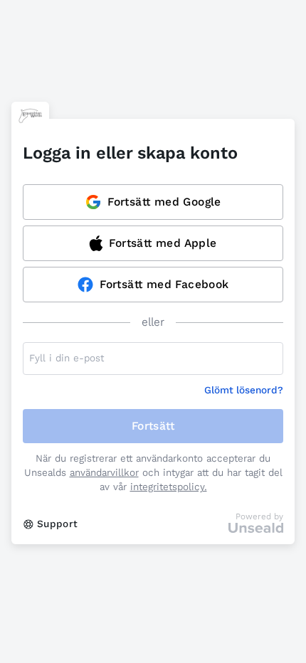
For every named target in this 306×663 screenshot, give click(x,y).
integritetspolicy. (168, 487)
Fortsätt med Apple (162, 243)
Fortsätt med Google (164, 201)
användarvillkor (104, 473)
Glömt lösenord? (243, 390)
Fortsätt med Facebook (164, 284)
